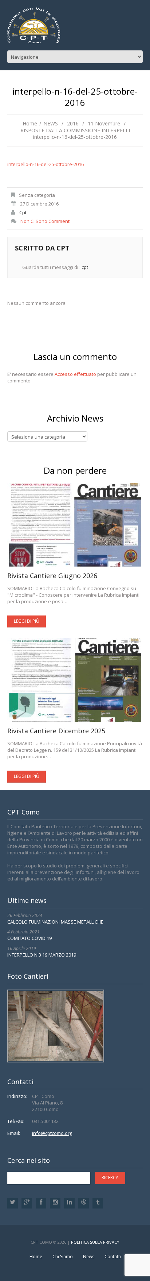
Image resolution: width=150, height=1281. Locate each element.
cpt (23, 212)
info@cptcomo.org (52, 1133)
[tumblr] (97, 1203)
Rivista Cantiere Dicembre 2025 (56, 730)
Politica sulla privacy (95, 1242)
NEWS (50, 123)
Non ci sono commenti (45, 221)
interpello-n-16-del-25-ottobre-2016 (45, 164)
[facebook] (41, 1203)
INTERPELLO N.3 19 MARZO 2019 (41, 955)
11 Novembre (104, 123)
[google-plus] (26, 1203)
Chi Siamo (62, 1256)
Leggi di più (26, 621)
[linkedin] (69, 1203)
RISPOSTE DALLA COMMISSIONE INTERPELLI (75, 130)
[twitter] (12, 1203)
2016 (73, 123)
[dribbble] (83, 1203)
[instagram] (55, 1203)
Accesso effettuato (75, 374)
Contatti (112, 1256)
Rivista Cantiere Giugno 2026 (52, 575)
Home (30, 123)
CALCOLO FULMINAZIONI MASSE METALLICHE (55, 922)
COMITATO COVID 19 (29, 938)
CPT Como (41, 1242)
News (88, 1256)
